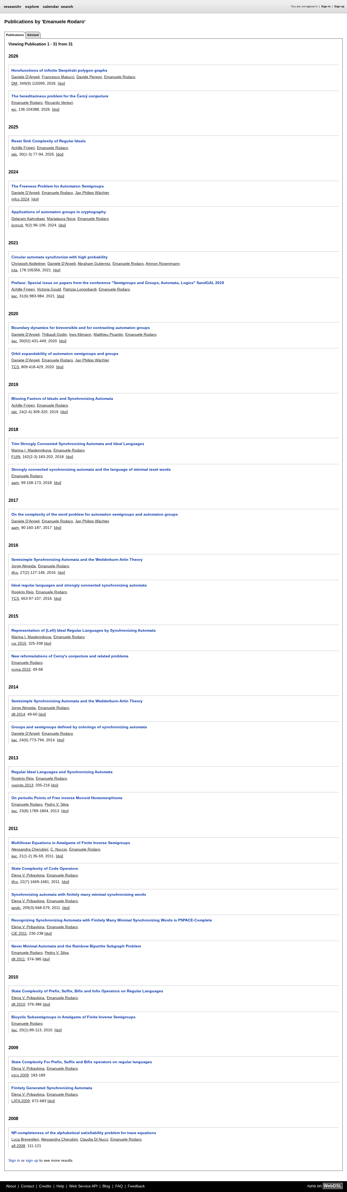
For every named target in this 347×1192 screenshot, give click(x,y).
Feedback (136, 1186)
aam (15, 482)
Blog (106, 1186)
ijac (14, 296)
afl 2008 (18, 1146)
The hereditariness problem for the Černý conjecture (59, 96)
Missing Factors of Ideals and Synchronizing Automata (62, 398)
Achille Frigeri (23, 148)
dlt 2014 (18, 714)
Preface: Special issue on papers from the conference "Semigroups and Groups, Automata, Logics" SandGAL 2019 (117, 283)
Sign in (325, 6)
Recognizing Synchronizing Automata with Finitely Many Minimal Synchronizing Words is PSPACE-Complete (111, 920)
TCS (15, 367)
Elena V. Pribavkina (27, 875)
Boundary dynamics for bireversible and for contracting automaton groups (80, 327)
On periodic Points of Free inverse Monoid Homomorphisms (67, 798)
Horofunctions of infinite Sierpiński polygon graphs (59, 70)
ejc (13, 109)
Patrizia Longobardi (80, 289)
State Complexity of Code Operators (44, 868)
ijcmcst (17, 225)
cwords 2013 (22, 785)
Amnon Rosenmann (163, 263)
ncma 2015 (21, 669)
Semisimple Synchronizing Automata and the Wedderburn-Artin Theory (77, 559)
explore (32, 6)
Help (60, 1186)
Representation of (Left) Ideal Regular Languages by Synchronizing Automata (83, 630)
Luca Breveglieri (25, 1139)
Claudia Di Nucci (94, 1139)
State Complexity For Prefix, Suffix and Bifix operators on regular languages (81, 1062)
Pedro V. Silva (57, 804)
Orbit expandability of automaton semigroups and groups (64, 353)
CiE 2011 (19, 933)
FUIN (15, 457)
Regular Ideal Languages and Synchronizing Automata (62, 772)
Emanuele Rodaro (119, 77)
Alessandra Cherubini (29, 849)
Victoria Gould (49, 289)
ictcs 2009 (20, 1075)
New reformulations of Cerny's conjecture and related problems (69, 656)
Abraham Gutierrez (94, 263)
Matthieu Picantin (108, 334)
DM (14, 83)
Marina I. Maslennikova (31, 450)
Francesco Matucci (58, 77)
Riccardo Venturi (59, 102)
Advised (33, 35)
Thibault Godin (54, 334)
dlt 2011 (18, 959)
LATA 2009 (20, 1101)
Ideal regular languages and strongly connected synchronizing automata (79, 585)
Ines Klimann (80, 334)
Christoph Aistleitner (28, 263)
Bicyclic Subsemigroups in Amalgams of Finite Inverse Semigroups (73, 1017)
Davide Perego (89, 77)
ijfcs (14, 572)
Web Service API (83, 1186)
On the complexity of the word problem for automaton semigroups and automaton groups (94, 514)
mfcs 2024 (20, 199)
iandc (16, 907)
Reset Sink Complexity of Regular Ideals (48, 141)
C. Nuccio (58, 849)
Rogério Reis (22, 592)
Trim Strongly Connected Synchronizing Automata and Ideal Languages (77, 444)
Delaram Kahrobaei (28, 218)
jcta (14, 270)
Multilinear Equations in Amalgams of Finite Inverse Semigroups (70, 843)
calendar (51, 6)
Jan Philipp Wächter (92, 192)
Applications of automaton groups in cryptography (58, 212)
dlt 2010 (18, 1004)
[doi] (61, 83)
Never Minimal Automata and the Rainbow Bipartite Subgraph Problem (76, 946)
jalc (14, 154)
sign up (32, 1160)
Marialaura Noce (61, 218)
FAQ (119, 1186)
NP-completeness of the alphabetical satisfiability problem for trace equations (83, 1133)
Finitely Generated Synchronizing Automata (51, 1088)
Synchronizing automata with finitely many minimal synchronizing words (78, 894)
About (11, 1186)
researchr (12, 6)
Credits (45, 1186)
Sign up (339, 6)
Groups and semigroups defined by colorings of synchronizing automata (79, 727)
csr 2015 (18, 643)
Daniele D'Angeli (25, 77)
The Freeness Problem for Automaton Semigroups (57, 186)
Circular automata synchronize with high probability (59, 257)
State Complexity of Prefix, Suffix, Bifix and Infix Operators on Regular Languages (87, 991)
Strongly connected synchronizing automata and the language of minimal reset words (91, 469)
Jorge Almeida (23, 566)
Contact (27, 1186)
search (67, 6)
